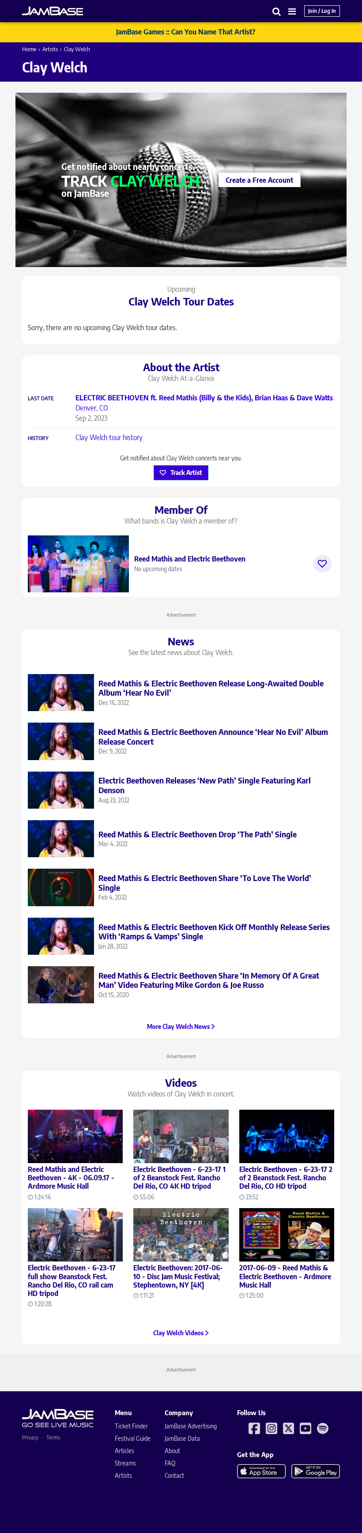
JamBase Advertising (191, 1426)
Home (29, 49)
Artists (50, 49)
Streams (125, 1463)
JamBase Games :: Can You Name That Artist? (185, 31)
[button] (276, 11)
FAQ (170, 1463)
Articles (124, 1450)
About (172, 1450)
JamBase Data (182, 1438)
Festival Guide (133, 1438)
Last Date (41, 398)
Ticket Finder (131, 1426)
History (38, 438)
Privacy (30, 1437)
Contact (174, 1475)
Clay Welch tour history (109, 437)
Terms (53, 1437)
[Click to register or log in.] (322, 564)
